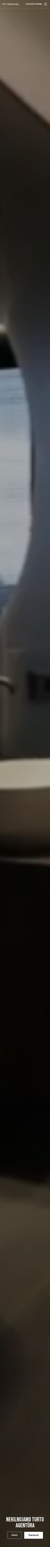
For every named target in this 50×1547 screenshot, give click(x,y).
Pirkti (14, 1535)
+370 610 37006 (33, 4)
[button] (45, 4)
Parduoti (33, 1535)
